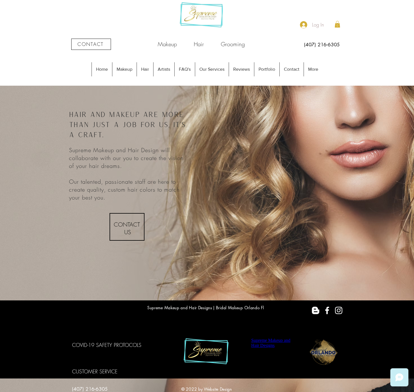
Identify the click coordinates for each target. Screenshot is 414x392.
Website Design (218, 389)
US (127, 232)
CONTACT (128, 224)
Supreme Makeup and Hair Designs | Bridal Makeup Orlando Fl (205, 307)
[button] (337, 24)
